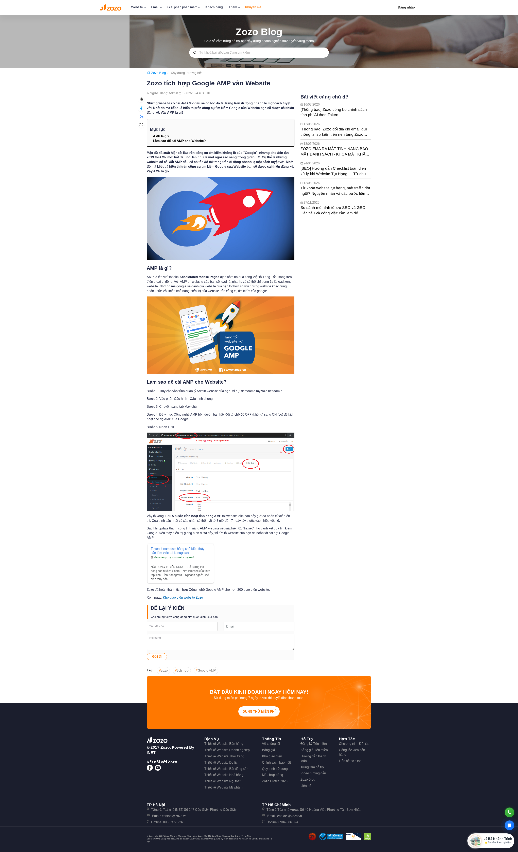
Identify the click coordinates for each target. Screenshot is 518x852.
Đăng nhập (406, 7)
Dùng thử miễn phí (259, 711)
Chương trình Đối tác (354, 743)
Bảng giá (268, 750)
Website (137, 7)
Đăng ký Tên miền (313, 743)
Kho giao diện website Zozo (183, 597)
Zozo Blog (307, 779)
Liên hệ (305, 785)
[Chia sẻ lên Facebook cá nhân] (141, 108)
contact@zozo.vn (174, 816)
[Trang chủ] (149, 73)
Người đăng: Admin (164, 93)
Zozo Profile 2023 (275, 781)
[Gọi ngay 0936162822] (509, 812)
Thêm (233, 7)
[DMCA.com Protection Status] (367, 836)
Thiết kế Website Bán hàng (223, 743)
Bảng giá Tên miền (314, 750)
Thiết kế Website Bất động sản (226, 769)
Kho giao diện (272, 756)
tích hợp (182, 670)
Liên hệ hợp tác (350, 761)
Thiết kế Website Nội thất (222, 781)
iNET (151, 752)
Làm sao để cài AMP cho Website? (179, 141)
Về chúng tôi (271, 743)
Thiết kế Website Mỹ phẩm (223, 787)
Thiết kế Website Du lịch (221, 762)
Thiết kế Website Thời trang (224, 756)
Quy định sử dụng (275, 769)
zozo (163, 670)
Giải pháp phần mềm (182, 7)
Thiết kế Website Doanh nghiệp (227, 750)
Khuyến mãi (253, 7)
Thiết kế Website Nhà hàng (223, 775)
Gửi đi (156, 656)
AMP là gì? (161, 136)
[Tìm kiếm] (195, 53)
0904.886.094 (288, 822)
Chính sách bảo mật (276, 762)
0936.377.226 (173, 822)
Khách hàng (214, 7)
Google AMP (206, 670)
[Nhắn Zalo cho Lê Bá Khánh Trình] (509, 825)
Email (155, 7)
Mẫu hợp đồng (272, 775)
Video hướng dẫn (313, 773)
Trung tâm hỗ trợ (312, 767)
